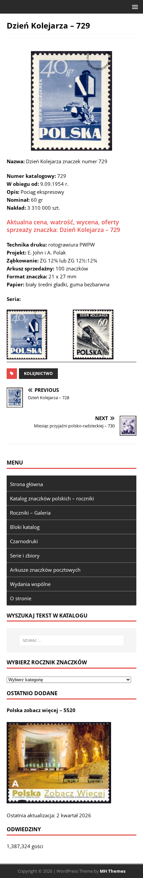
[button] (133, 6)
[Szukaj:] (71, 640)
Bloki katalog (25, 527)
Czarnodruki (24, 541)
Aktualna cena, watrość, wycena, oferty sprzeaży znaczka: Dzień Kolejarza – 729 (63, 226)
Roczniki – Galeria (30, 512)
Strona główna (26, 484)
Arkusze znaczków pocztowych (45, 569)
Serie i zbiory (25, 555)
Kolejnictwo (38, 373)
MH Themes (112, 871)
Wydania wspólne (30, 584)
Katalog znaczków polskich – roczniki (52, 498)
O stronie (20, 598)
